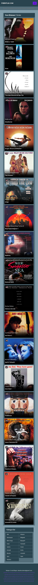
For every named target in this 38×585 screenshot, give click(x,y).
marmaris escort (30, 579)
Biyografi (22, 540)
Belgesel (22, 537)
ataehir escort (7, 576)
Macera (9, 553)
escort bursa (31, 572)
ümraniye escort (15, 579)
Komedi (9, 550)
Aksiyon (22, 534)
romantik (22, 553)
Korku (22, 550)
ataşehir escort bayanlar (9, 572)
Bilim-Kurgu (10, 540)
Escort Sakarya (23, 574)
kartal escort (30, 576)
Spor (8, 556)
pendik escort (23, 576)
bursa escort (15, 574)
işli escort (20, 581)
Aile (8, 534)
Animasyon (10, 537)
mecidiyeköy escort (29, 581)
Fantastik (22, 543)
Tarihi (21, 556)
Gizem (22, 547)
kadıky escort (7, 579)
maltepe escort (15, 576)
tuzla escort (30, 574)
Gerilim (8, 547)
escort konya (7, 581)
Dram (8, 543)
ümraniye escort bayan (22, 572)
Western (9, 559)
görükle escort (8, 574)
